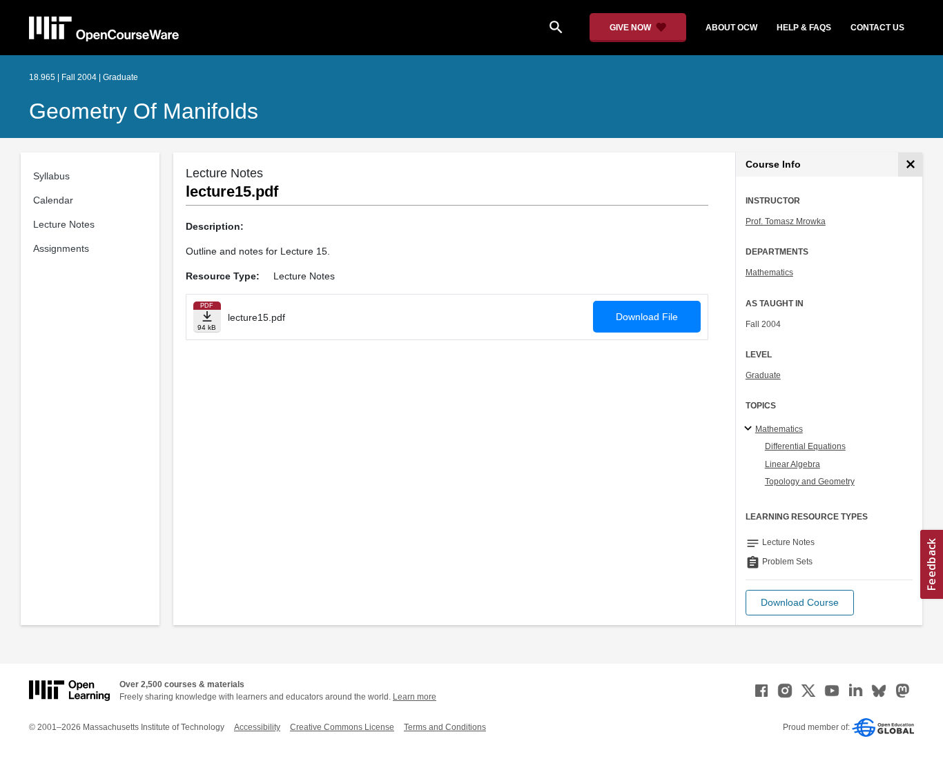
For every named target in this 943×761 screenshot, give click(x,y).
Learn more (414, 697)
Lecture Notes (64, 224)
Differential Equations (805, 446)
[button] (800, 602)
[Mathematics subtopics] (750, 429)
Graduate (763, 375)
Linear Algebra (792, 464)
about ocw (731, 27)
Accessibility (257, 727)
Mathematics (769, 272)
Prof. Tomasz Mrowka (786, 221)
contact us (877, 27)
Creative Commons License (342, 727)
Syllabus (51, 175)
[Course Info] (910, 164)
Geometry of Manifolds (143, 111)
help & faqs (804, 27)
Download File (647, 316)
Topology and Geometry (810, 481)
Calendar (53, 200)
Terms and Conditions (445, 727)
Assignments (61, 248)
